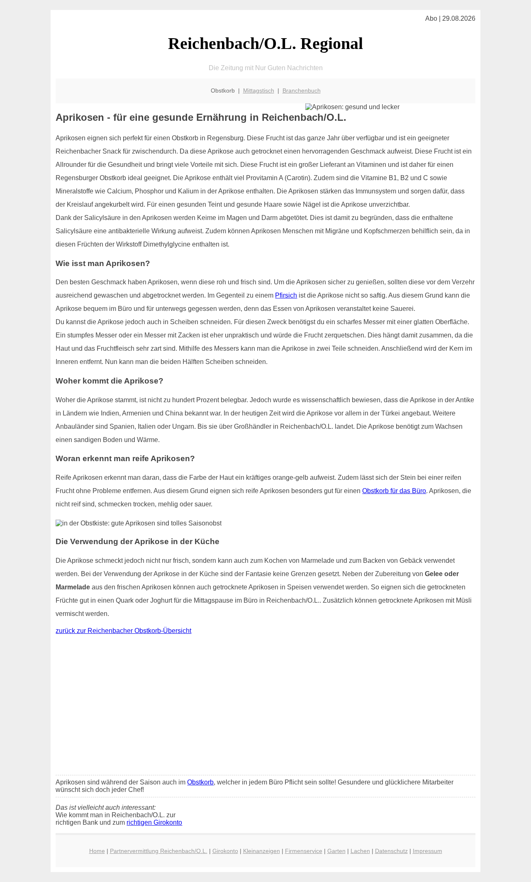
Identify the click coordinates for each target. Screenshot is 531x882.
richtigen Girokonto (154, 822)
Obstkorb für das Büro (394, 490)
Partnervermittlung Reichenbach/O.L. (158, 851)
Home (97, 851)
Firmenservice (303, 851)
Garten (336, 851)
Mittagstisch (258, 90)
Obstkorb (200, 782)
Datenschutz (391, 851)
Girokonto (225, 851)
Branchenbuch (302, 90)
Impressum (427, 851)
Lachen (360, 851)
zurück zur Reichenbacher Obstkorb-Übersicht (123, 630)
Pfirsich (286, 295)
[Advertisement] (265, 707)
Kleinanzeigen (261, 851)
